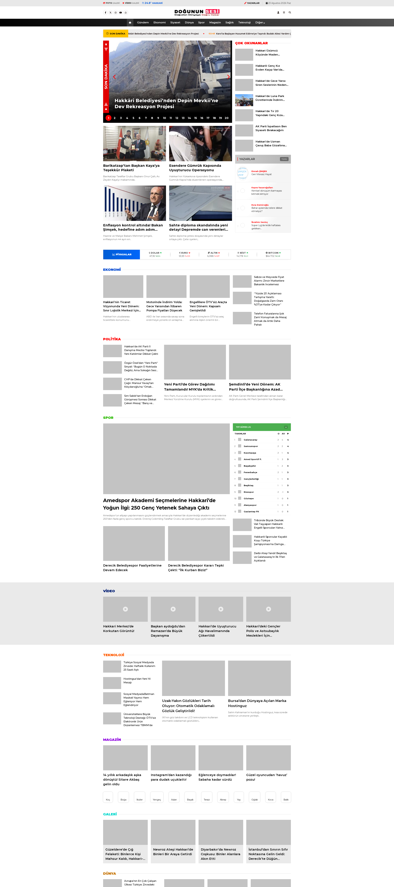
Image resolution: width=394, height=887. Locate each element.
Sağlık (229, 22)
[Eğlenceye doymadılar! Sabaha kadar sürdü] (221, 756)
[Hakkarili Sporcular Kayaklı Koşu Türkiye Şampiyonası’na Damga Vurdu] (242, 546)
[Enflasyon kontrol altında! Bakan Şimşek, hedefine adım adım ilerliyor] (134, 203)
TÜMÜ (284, 157)
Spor (201, 22)
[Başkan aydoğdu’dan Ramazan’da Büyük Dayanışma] (173, 609)
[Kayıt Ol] (278, 12)
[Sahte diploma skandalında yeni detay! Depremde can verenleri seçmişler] (200, 203)
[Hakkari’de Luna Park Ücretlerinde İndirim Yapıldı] (244, 105)
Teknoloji (244, 22)
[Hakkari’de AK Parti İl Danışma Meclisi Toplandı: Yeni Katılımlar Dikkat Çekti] (112, 353)
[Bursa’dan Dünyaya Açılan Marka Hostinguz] (259, 678)
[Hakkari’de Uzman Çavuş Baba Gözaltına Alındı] (244, 149)
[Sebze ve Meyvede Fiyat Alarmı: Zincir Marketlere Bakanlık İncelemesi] (242, 286)
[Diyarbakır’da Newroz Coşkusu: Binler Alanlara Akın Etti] (221, 830)
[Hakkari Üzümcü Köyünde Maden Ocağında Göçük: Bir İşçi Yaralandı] (244, 60)
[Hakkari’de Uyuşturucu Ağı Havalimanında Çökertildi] (221, 609)
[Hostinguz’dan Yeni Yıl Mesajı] (112, 686)
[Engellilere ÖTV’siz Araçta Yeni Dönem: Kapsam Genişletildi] (210, 286)
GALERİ (113, 3)
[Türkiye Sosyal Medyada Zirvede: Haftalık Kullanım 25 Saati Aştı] (112, 668)
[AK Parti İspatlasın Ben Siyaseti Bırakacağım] (244, 133)
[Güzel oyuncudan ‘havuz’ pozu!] (268, 756)
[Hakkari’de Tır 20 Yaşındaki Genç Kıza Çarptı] (244, 117)
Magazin (215, 22)
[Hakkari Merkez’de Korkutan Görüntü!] (125, 609)
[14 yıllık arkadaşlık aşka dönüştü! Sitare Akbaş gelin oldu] (125, 756)
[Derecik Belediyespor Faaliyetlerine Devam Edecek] (134, 543)
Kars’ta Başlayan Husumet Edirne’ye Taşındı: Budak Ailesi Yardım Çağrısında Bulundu (213, 34)
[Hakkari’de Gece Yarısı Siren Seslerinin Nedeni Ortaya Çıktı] (244, 90)
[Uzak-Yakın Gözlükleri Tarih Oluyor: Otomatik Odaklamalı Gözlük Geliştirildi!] (193, 678)
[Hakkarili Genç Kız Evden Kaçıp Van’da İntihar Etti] (244, 75)
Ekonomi (159, 22)
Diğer (259, 22)
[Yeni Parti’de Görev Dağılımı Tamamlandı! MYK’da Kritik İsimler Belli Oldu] (195, 362)
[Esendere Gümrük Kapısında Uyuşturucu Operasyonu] (200, 143)
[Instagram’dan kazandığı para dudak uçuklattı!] (173, 756)
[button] (130, 22)
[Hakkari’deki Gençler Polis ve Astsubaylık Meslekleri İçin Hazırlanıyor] (268, 609)
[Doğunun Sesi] (196, 14)
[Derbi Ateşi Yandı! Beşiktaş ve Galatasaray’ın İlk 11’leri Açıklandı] (242, 561)
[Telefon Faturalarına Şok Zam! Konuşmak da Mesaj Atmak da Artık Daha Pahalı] (242, 320)
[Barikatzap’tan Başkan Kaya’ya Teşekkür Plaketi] (134, 143)
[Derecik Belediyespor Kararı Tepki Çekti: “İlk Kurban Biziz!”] (199, 543)
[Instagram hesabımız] (115, 12)
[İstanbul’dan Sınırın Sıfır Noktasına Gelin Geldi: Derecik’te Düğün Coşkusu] (268, 830)
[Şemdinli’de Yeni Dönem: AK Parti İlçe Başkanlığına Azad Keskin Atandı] (260, 362)
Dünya (189, 22)
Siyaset (175, 22)
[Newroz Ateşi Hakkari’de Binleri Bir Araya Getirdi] (173, 830)
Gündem (143, 22)
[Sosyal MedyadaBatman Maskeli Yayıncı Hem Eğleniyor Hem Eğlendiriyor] (112, 698)
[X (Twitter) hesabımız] (110, 12)
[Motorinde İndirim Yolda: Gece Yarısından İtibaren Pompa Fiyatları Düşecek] (166, 286)
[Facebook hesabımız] (105, 12)
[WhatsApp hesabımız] (126, 12)
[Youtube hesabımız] (121, 12)
